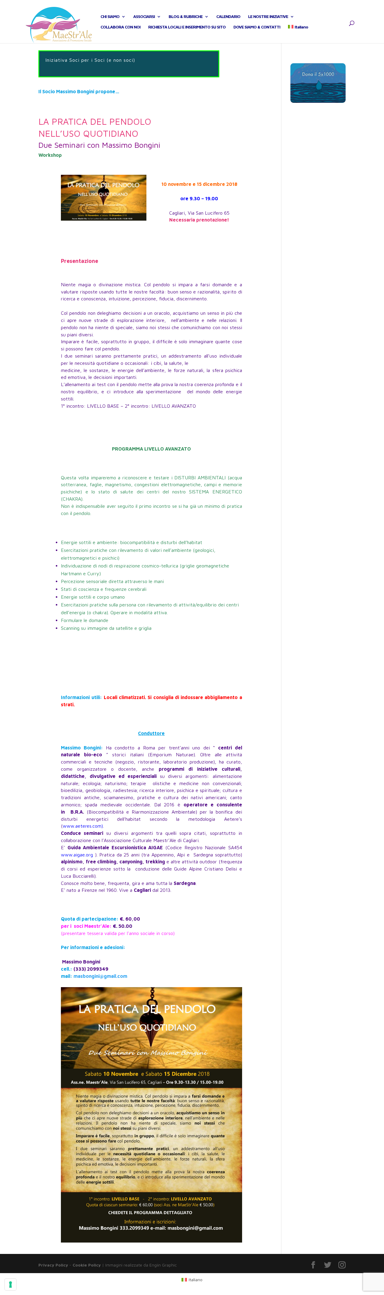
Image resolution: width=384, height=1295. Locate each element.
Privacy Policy (53, 1264)
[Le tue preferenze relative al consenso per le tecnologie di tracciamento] (10, 1284)
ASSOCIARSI (144, 16)
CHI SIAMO (109, 16)
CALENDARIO (228, 16)
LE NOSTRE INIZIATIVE (268, 16)
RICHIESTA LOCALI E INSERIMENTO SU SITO (187, 27)
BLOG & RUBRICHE (185, 16)
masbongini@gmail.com (100, 976)
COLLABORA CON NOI (120, 27)
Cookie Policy (87, 1264)
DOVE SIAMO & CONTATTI (256, 27)
